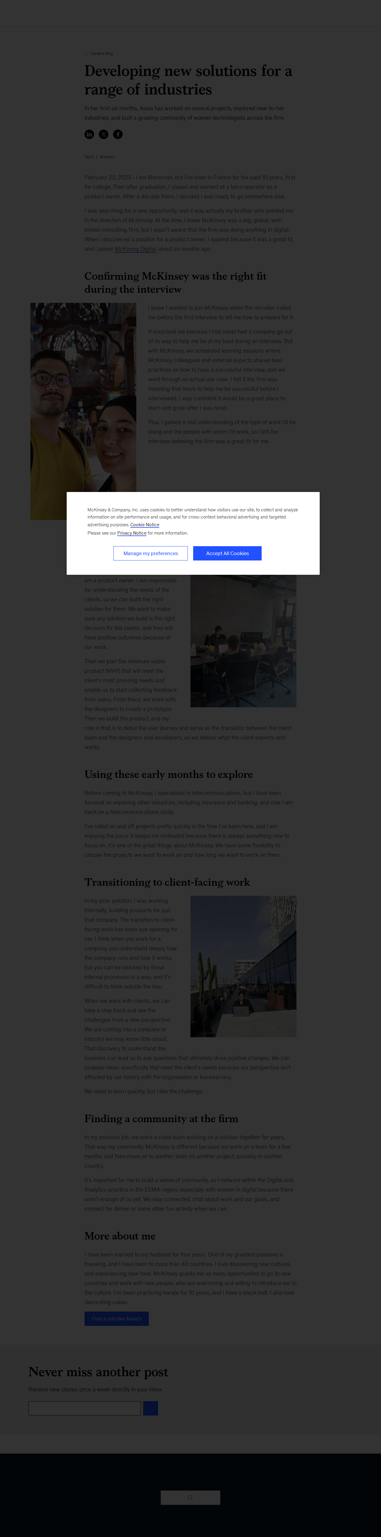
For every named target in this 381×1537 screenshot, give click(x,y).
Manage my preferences (151, 553)
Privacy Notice (131, 532)
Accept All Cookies (227, 553)
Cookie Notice (144, 524)
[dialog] (193, 533)
